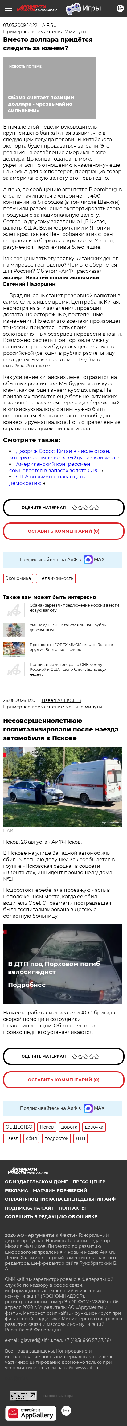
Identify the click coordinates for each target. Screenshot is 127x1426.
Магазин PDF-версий (60, 1190)
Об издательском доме (36, 1182)
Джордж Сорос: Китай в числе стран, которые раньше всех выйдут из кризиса (62, 454)
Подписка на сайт (29, 1208)
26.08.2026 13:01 (20, 700)
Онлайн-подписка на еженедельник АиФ (60, 1199)
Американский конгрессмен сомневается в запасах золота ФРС (54, 467)
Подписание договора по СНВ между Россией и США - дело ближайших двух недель (68, 669)
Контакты (72, 1208)
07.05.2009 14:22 (20, 25)
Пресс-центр (89, 1182)
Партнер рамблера (58, 1396)
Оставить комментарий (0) (64, 531)
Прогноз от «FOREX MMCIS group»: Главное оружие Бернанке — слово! (71, 647)
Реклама (16, 1190)
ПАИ (8, 831)
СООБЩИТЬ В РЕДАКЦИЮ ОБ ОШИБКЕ (51, 1216)
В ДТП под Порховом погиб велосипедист (54, 968)
